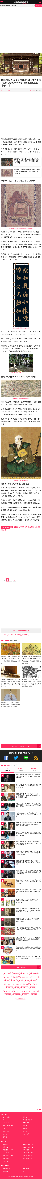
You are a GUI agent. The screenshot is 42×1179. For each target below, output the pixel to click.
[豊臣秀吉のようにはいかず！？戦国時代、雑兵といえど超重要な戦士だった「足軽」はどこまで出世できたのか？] (31, 672)
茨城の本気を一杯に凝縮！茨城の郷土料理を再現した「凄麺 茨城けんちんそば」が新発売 (28, 948)
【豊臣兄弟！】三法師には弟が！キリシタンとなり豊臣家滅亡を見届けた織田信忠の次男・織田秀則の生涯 (28, 795)
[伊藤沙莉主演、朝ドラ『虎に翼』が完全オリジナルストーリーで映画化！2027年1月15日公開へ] (8, 816)
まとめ (25, 1117)
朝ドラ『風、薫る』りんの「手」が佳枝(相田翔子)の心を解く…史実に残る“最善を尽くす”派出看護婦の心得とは (28, 939)
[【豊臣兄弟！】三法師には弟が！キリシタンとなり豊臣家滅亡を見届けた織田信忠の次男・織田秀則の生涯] (8, 797)
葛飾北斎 (34, 995)
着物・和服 (26, 1123)
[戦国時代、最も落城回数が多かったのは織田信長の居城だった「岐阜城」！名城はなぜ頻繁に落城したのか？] (31, 649)
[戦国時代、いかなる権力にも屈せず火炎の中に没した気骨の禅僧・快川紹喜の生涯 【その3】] (21, 65)
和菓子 (25, 1128)
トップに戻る (37, 1109)
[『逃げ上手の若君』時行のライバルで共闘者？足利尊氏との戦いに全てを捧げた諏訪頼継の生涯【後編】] (8, 835)
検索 (40, 2)
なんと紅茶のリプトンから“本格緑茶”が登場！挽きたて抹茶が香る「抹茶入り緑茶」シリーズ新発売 (28, 900)
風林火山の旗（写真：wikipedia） (21, 328)
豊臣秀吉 (27, 991)
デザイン (25, 988)
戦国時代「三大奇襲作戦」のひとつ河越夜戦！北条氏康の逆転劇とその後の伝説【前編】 (10, 704)
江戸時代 (8, 973)
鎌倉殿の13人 (22, 998)
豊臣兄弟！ (8, 991)
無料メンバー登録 (28, 1153)
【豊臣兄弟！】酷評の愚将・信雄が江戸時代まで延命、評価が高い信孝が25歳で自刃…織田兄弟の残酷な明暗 (28, 824)
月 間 (34, 770)
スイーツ (35, 977)
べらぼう (16, 984)
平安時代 (35, 973)
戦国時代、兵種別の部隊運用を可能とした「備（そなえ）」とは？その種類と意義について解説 (10, 660)
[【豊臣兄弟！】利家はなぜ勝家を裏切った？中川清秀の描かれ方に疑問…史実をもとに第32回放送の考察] (8, 874)
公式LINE (26, 758)
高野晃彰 (32, 90)
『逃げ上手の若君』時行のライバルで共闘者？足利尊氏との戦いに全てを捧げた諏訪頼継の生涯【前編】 (28, 805)
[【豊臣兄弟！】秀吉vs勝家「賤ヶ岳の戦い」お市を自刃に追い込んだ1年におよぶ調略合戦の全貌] (8, 778)
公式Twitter (16, 758)
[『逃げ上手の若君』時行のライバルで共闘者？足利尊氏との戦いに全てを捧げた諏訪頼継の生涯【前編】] (8, 807)
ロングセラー (25, 977)
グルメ (5, 1128)
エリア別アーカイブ (8, 1155)
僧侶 (10, 635)
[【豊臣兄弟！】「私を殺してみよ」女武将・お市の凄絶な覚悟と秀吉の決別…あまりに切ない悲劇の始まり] (8, 845)
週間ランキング (27, 1158)
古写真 (5, 1137)
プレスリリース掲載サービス (20, 746)
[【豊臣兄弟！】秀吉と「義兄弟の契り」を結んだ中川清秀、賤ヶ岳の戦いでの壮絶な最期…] (8, 893)
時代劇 (35, 980)
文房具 (33, 988)
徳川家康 (10, 988)
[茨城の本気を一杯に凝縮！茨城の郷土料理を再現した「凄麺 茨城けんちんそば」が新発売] (8, 950)
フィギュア (18, 991)
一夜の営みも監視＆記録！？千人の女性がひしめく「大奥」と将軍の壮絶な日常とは (28, 928)
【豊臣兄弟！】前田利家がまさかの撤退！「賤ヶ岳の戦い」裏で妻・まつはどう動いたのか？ (28, 862)
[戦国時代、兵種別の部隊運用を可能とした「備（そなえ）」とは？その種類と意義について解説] (10, 649)
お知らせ (5, 1147)
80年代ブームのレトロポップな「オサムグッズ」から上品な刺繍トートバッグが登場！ (28, 957)
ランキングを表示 (20, 967)
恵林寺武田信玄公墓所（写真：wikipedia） (21, 372)
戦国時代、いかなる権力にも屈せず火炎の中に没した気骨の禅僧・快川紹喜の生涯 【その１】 (27, 161)
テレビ (9, 984)
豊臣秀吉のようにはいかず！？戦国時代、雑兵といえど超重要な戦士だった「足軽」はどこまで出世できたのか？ (31, 682)
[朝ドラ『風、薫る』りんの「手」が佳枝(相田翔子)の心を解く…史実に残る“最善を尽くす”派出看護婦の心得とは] (8, 941)
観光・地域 (6, 1131)
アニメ (7, 977)
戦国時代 (25, 635)
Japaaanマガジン (28, 1144)
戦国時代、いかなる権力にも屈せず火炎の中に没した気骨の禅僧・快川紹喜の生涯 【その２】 (27, 172)
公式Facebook (6, 758)
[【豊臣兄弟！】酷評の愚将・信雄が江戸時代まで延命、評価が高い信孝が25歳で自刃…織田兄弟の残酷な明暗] (8, 826)
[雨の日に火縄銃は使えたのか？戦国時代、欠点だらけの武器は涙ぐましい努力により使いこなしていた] (10, 672)
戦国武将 (15, 977)
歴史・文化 (4, 90)
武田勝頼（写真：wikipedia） (21, 480)
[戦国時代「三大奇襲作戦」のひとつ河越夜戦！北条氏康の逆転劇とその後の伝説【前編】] (10, 695)
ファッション (7, 1123)
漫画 (28, 980)
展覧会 (36, 991)
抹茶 (18, 988)
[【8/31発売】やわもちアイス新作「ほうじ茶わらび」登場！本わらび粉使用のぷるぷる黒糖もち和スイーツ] (8, 883)
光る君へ (26, 995)
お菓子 (15, 980)
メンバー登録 (39, 5)
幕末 (21, 980)
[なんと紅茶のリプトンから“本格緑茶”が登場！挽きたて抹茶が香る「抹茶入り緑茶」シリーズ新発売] (8, 902)
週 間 (20, 770)
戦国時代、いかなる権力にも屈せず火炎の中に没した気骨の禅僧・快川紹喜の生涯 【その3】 (21, 83)
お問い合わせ (27, 1150)
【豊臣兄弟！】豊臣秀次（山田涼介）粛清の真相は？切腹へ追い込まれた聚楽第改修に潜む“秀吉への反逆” (28, 852)
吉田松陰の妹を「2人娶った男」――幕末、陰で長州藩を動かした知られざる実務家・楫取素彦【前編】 (28, 919)
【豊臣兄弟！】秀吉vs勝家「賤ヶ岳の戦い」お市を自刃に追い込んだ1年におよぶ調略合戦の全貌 (28, 776)
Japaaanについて (28, 1147)
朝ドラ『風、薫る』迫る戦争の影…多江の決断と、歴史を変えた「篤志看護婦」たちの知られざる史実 (28, 785)
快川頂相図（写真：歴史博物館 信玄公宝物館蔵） (21, 228)
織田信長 (25, 984)
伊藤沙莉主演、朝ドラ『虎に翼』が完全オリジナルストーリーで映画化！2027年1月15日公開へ (28, 814)
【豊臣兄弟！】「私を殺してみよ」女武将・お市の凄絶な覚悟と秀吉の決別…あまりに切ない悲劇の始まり (28, 843)
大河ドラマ (26, 973)
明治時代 (34, 984)
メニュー (1, 2)
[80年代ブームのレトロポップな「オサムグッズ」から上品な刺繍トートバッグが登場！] (8, 960)
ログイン (33, 5)
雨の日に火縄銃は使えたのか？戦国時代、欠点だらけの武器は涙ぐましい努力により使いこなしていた (10, 682)
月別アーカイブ (27, 1155)
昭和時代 (17, 995)
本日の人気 (6, 1158)
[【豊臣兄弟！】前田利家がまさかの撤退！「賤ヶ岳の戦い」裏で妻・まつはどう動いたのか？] (8, 864)
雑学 (8, 980)
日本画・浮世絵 (27, 1120)
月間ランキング (7, 1161)
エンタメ (25, 1131)
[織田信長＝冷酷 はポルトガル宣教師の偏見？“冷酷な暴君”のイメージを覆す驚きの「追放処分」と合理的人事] (8, 912)
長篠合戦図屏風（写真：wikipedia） (21, 398)
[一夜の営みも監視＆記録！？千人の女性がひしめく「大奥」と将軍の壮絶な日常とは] (8, 931)
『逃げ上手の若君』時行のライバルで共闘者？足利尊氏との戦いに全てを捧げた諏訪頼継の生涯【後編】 (28, 833)
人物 (9, 90)
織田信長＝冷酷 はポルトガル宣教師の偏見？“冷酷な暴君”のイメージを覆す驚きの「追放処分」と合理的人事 (28, 910)
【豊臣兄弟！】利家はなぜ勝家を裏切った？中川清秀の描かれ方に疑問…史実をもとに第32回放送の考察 (28, 872)
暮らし (5, 1134)
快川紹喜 (17, 635)
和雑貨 (25, 1125)
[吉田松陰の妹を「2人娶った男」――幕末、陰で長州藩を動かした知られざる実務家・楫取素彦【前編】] (8, 922)
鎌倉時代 (8, 995)
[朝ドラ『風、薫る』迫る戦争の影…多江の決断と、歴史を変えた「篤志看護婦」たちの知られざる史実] (8, 788)
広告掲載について (8, 1150)
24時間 (7, 770)
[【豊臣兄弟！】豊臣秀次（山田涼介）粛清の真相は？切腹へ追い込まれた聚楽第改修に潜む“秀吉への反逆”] (8, 855)
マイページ (6, 1153)
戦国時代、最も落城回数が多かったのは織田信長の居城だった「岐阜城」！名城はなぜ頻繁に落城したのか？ (31, 660)
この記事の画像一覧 (22, 630)
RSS (36, 758)
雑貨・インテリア (8, 1125)
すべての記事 (6, 1117)
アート (5, 1120)
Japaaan (21, 2)
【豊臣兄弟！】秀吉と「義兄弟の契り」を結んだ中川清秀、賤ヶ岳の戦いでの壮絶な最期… (28, 891)
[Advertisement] (21, 30)
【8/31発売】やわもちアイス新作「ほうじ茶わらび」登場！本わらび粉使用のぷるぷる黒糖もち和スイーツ (28, 881)
